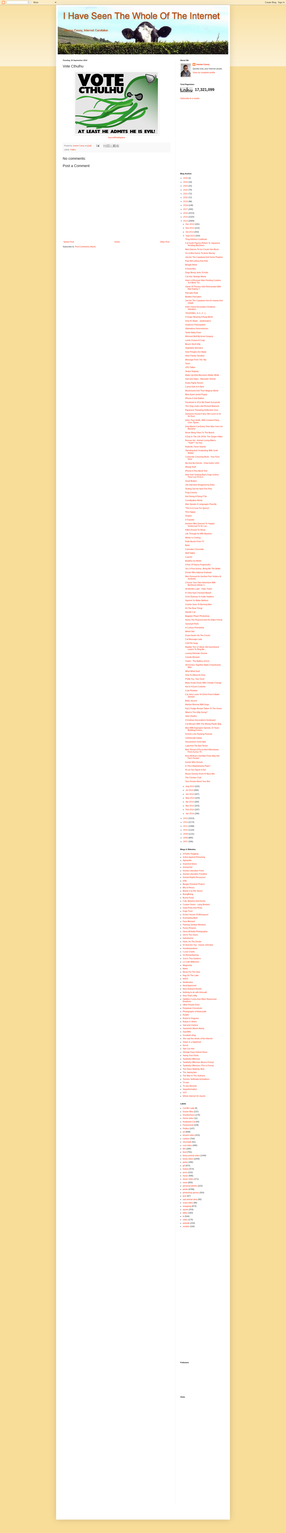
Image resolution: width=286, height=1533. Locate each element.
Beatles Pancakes (193, 297)
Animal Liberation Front (193, 871)
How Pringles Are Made (195, 352)
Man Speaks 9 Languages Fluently (200, 504)
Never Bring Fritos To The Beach (199, 432)
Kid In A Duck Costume (195, 686)
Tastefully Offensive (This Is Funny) (198, 1065)
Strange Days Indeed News (195, 1052)
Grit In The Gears (190, 935)
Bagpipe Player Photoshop (197, 616)
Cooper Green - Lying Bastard (196, 904)
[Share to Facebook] (114, 145)
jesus (185, 1172)
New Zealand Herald (192, 989)
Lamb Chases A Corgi (195, 340)
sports (185, 1209)
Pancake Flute (191, 293)
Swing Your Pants (191, 1055)
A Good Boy (190, 269)
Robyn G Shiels (190, 1022)
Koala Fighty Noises (194, 383)
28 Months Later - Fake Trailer (198, 589)
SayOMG (187, 1032)
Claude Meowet (192, 657)
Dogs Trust (187, 911)
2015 (185, 217)
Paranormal (188, 1125)
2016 (185, 213)
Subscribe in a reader (190, 98)
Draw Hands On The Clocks (197, 635)
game (185, 1162)
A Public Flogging (190, 854)
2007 (185, 841)
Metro (185, 968)
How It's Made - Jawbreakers (198, 321)
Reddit (186, 1015)
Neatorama (188, 982)
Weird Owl (189, 631)
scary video (188, 1203)
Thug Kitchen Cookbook (196, 239)
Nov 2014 (190, 228)
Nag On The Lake (191, 975)
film (184, 1149)
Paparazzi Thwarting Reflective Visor (201, 410)
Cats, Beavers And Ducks (194, 901)
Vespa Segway (192, 371)
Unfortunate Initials (193, 738)
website (186, 1223)
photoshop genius (191, 1193)
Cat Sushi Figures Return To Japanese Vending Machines (202, 244)
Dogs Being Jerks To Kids (196, 272)
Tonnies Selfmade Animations (196, 1079)
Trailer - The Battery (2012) (197, 661)
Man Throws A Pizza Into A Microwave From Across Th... (202, 750)
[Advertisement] (201, 133)
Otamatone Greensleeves (196, 328)
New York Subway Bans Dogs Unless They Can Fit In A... (202, 476)
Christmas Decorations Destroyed (200, 720)
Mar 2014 (190, 806)
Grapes (188, 516)
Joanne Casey (79, 146)
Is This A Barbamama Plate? (197, 766)
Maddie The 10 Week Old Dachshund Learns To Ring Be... (202, 648)
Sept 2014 (190, 236)
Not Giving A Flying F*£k (196, 496)
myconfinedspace (116, 137)
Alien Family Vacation (195, 356)
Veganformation (190, 1089)
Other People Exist (191, 1005)
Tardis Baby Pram (193, 332)
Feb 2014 (190, 809)
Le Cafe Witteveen (191, 962)
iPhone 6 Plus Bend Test (196, 471)
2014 (185, 221)
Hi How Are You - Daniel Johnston (198, 945)
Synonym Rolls (192, 624)
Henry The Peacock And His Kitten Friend (203, 620)
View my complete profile (204, 72)
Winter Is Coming (193, 538)
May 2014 (190, 798)
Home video (188, 1118)
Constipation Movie (194, 500)
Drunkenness (189, 1115)
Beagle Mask (191, 265)
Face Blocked (189, 921)
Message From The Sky (195, 360)
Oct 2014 (190, 232)
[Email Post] (97, 146)
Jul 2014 (190, 790)
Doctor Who (188, 1111)
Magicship (187, 965)
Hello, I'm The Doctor (192, 941)
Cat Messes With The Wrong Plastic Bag (203, 724)
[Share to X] (111, 145)
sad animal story (190, 1199)
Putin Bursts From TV (194, 541)
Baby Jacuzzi (191, 701)
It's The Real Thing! (193, 608)
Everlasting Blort (190, 918)
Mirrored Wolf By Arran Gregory (199, 336)
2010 (185, 830)
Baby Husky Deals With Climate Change (203, 683)
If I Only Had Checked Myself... (199, 593)
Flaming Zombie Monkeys (194, 925)
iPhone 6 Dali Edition (194, 398)
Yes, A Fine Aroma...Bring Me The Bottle (202, 569)
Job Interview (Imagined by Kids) (200, 485)
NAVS (185, 979)
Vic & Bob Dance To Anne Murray (200, 253)
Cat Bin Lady (188, 1108)
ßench (185, 1045)
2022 (185, 190)
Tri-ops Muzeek (190, 1086)
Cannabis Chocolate (194, 549)
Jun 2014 (190, 794)
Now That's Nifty (190, 995)
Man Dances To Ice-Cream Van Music (202, 249)
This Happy (190, 512)
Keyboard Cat (189, 1122)
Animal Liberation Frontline (195, 874)
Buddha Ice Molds (193, 561)
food (185, 1152)
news (185, 1182)
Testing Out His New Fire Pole (198, 489)
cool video (187, 1145)
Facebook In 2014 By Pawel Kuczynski (202, 402)
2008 (185, 838)
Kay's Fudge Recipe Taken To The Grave (203, 708)
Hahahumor (188, 938)
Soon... (188, 363)
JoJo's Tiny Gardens (192, 958)
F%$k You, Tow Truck (194, 679)
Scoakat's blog (189, 1035)
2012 (185, 822)
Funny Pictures (189, 928)
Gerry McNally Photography (195, 931)
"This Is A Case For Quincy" (197, 508)
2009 (185, 834)
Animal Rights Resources (194, 877)
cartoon (186, 1138)
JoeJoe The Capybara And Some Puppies (204, 257)
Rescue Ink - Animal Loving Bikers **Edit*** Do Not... (200, 441)
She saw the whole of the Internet (198, 1038)
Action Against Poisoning (194, 857)
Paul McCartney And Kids (196, 261)
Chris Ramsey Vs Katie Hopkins (199, 597)
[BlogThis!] (108, 145)
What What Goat (192, 671)
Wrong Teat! (190, 467)
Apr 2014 (190, 802)
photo (185, 1189)
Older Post (164, 242)
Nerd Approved (189, 985)
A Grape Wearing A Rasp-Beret (199, 317)
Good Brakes (191, 481)
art (184, 1132)
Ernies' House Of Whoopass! (195, 914)
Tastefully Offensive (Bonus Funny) (198, 1062)
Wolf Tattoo (190, 553)
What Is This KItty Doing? (196, 712)
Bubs (187, 545)
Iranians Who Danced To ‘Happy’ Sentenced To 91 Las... (200, 524)
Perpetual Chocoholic (192, 1008)
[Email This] (105, 145)
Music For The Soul (191, 972)
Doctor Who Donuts (194, 762)
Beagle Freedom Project (194, 884)
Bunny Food (188, 898)
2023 (185, 186)
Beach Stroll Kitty (192, 344)
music (185, 1176)
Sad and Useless (190, 1025)
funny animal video (191, 1155)
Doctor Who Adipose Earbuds (198, 572)
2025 (185, 178)
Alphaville (187, 860)
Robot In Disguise (191, 1018)
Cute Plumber (191, 690)
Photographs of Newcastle (194, 1011)
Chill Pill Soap (191, 643)
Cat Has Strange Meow (195, 276)
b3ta (185, 881)
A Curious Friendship (194, 627)
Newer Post (69, 242)
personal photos (190, 1186)
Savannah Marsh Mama (193, 1028)
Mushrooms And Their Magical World (201, 391)
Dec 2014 (190, 224)
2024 (185, 182)
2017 (185, 209)
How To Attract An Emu (195, 675)
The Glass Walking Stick (193, 1069)
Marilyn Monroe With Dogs (197, 704)
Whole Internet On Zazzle (194, 1096)
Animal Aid (187, 867)
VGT (185, 1092)
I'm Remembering (191, 955)
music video (188, 1179)
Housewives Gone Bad (195, 742)
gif (184, 1165)
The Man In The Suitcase (194, 1076)
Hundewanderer (190, 948)
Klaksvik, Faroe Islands (195, 447)
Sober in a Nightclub (192, 1042)
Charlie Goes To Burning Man (198, 604)
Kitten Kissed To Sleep (195, 530)
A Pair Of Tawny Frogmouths (198, 565)
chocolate (187, 1142)
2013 (185, 818)
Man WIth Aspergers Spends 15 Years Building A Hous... (202, 729)
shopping (187, 1206)
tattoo (185, 1213)
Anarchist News (190, 864)
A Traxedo (189, 520)
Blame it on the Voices (193, 891)
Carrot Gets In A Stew (194, 387)
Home (117, 242)
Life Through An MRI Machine (198, 534)
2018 (185, 205)
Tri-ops (186, 1082)
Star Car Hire (188, 1049)
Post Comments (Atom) (85, 247)
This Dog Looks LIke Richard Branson (202, 406)
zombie (186, 1226)
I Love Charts (189, 952)
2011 (185, 826)
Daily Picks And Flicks (192, 908)
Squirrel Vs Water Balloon (196, 600)
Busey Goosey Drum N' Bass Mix (200, 774)
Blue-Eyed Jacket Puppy (196, 394)
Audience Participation (195, 325)
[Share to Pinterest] (117, 145)
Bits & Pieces (188, 887)
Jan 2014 (190, 813)
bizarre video (188, 1135)
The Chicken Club (193, 777)
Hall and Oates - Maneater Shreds (200, 379)
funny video (188, 1159)
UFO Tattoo (190, 367)
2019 (185, 201)
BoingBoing (188, 894)
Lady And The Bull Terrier (196, 746)
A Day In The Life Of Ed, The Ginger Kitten (204, 436)
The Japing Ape (190, 1072)
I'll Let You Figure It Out (195, 770)
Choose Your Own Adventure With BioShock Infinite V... (200, 583)
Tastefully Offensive (191, 1059)
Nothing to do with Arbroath (195, 992)
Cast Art (188, 557)
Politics (73, 150)
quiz (185, 1196)
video (185, 1220)
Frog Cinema (191, 492)
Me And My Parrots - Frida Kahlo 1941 (202, 463)
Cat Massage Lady (193, 639)
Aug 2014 (190, 786)
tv (183, 1216)
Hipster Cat (190, 612)
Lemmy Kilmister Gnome (196, 653)
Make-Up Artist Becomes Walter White (202, 375)
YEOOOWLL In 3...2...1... (196, 313)
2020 (185, 197)
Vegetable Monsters (194, 348)
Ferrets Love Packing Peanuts (198, 734)
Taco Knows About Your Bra (197, 781)
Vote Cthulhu (191, 716)
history (186, 1169)
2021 (185, 194)
